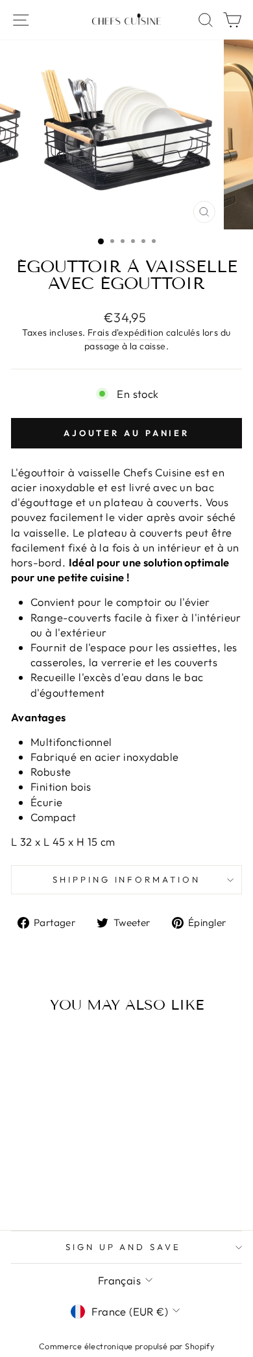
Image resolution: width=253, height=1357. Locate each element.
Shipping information (127, 879)
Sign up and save (124, 1247)
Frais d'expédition (125, 332)
